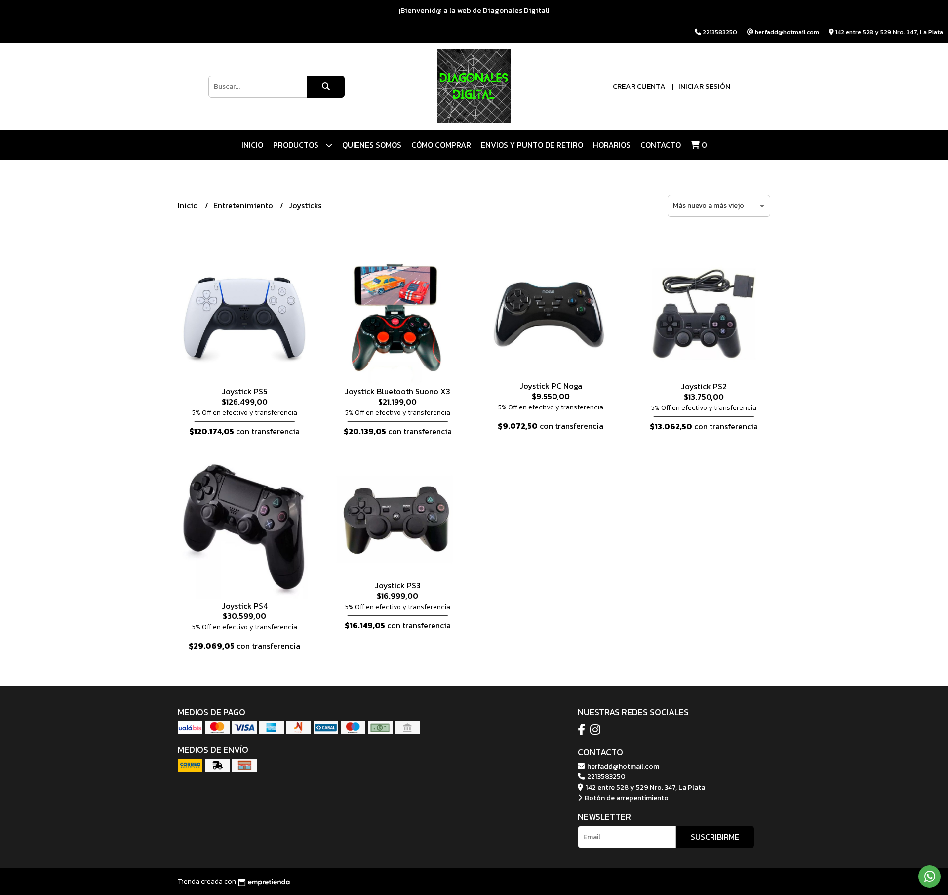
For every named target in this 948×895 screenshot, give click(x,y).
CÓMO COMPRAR (441, 145)
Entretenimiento (244, 205)
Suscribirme (715, 837)
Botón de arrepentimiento (626, 797)
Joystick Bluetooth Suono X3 (397, 391)
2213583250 (606, 776)
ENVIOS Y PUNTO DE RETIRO (532, 145)
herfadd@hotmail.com (622, 766)
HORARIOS (612, 145)
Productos (296, 145)
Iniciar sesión (704, 86)
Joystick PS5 (244, 391)
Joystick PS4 (245, 605)
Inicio (252, 145)
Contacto (660, 145)
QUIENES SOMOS (371, 145)
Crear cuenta (639, 86)
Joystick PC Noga (550, 386)
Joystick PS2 (704, 386)
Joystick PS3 (398, 585)
